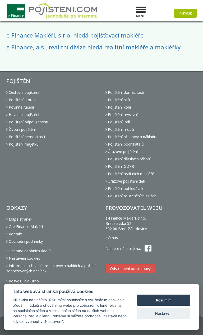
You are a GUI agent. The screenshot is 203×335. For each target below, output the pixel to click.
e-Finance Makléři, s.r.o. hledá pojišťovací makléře (75, 35)
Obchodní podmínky (25, 241)
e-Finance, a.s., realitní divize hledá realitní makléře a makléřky (93, 47)
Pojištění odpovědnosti (28, 121)
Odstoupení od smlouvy (130, 268)
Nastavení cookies (24, 258)
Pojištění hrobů (120, 129)
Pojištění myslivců (123, 114)
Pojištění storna (22, 99)
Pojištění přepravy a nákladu (131, 136)
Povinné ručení (21, 107)
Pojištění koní (119, 107)
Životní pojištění (22, 129)
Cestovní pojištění (23, 92)
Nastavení (163, 313)
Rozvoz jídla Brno (23, 280)
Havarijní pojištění (23, 114)
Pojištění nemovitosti (26, 136)
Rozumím (164, 300)
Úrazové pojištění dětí (126, 181)
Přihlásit (185, 13)
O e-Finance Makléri (25, 226)
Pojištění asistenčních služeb (131, 195)
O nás (112, 237)
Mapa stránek (20, 219)
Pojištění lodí (118, 121)
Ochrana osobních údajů (29, 250)
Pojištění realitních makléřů (130, 173)
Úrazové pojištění (122, 151)
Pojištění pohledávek (125, 188)
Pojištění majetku (23, 144)
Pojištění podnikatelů (125, 144)
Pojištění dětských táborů (129, 158)
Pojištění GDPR (120, 166)
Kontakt (15, 233)
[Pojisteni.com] (52, 11)
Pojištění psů (118, 99)
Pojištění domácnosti (125, 92)
